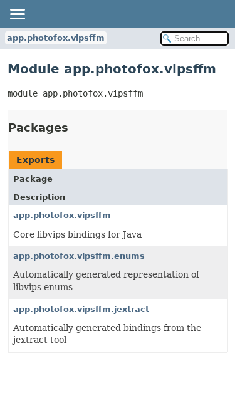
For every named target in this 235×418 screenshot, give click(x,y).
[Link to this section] (77, 127)
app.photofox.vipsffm (56, 38)
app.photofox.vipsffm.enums (79, 256)
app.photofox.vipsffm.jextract (81, 309)
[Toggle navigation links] (17, 14)
